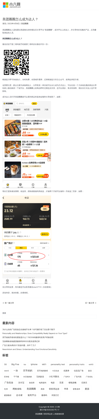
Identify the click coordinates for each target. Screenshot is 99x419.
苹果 (66, 389)
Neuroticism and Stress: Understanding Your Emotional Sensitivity (29, 349)
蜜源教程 (7, 395)
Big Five (15, 364)
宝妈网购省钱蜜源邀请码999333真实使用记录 (21, 341)
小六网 (57, 407)
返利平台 (32, 395)
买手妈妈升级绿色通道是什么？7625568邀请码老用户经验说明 (27, 337)
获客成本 (76, 389)
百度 (61, 382)
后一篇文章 (90, 303)
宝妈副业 (40, 376)
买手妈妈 (27, 370)
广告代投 (77, 377)
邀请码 (44, 395)
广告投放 (8, 382)
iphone (34, 364)
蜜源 (87, 388)
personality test (58, 364)
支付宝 (21, 382)
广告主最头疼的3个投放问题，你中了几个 (19, 345)
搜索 (4, 313)
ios (25, 364)
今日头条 (55, 371)
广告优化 (89, 377)
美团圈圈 (24, 23)
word (6, 371)
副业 (90, 371)
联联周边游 (54, 389)
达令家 (19, 395)
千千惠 (16, 376)
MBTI (44, 364)
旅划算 (32, 383)
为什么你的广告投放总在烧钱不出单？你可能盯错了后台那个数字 (28, 329)
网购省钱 (17, 388)
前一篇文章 (8, 303)
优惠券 (66, 371)
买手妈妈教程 (42, 371)
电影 (53, 382)
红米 (6, 389)
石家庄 (84, 382)
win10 (91, 364)
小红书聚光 (54, 376)
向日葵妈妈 (27, 377)
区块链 (6, 377)
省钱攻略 (72, 382)
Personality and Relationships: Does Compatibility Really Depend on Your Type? (34, 333)
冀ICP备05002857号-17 (49, 410)
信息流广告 (79, 371)
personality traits (76, 364)
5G (5, 364)
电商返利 (42, 383)
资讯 (4, 23)
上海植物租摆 (58, 414)
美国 (42, 389)
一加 (16, 370)
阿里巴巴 (55, 395)
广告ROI (67, 377)
